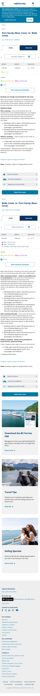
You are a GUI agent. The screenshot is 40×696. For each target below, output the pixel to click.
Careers (4, 635)
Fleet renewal (6, 649)
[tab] (11, 47)
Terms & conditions (16, 682)
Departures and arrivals (16, 184)
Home (3, 25)
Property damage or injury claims (12, 663)
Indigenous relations (8, 625)
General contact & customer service (13, 655)
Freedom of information (9, 630)
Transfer (7, 246)
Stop (5, 242)
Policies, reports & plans (9, 647)
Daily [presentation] (11, 48)
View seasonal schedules (20, 90)
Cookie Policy (11, 17)
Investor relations (7, 627)
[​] (6, 611)
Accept (29, 20)
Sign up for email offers (9, 592)
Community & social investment (12, 644)
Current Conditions (14, 179)
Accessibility (19, 684)
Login (33, 5)
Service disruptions (8, 658)
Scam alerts (5, 668)
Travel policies (8, 684)
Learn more (9, 450)
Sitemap (5, 682)
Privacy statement (29, 682)
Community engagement (9, 641)
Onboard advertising (8, 676)
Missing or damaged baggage (11, 666)
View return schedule (12, 40)
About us (4, 619)
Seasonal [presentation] (28, 48)
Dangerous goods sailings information (13, 159)
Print (5, 85)
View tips (8, 506)
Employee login (29, 684)
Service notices (12, 174)
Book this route (20, 192)
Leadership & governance (10, 622)
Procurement (6, 632)
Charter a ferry (6, 671)
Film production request (9, 674)
